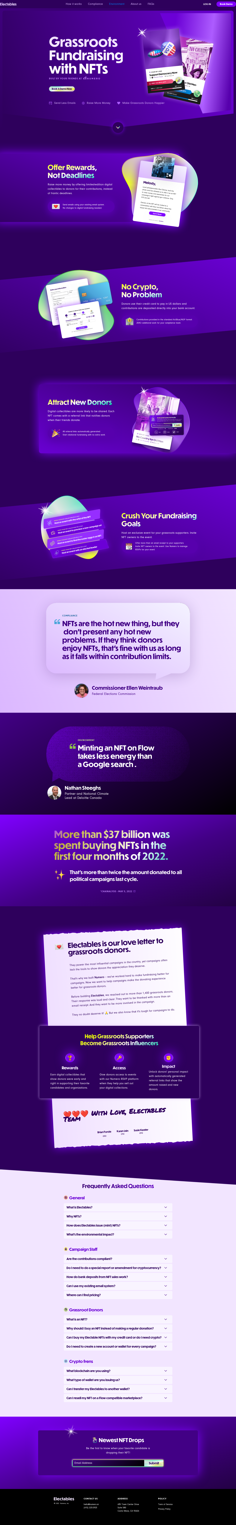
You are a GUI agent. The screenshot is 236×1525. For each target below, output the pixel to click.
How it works (74, 4)
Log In (207, 4)
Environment (116, 4)
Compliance (95, 4)
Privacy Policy (164, 1509)
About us (136, 4)
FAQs (151, 4)
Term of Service (165, 1504)
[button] (118, 1207)
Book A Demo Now (62, 88)
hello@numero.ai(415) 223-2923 (91, 1506)
